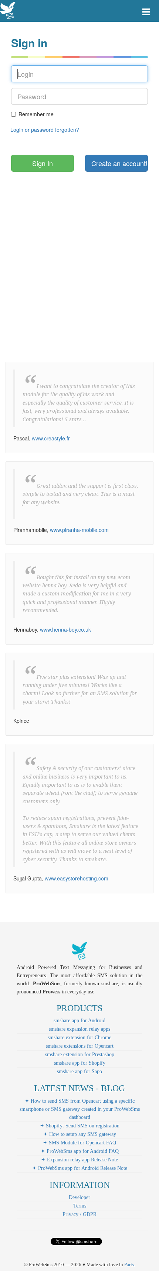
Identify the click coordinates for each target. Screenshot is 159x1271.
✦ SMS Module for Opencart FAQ (79, 1142)
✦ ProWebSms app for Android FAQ (80, 1151)
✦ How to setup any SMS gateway (79, 1134)
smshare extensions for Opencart (80, 1046)
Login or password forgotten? (44, 129)
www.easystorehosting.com (76, 878)
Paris (129, 1264)
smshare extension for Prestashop (79, 1054)
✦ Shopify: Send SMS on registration (79, 1126)
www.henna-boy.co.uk (65, 629)
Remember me (36, 114)
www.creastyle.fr (51, 438)
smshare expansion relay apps (79, 1029)
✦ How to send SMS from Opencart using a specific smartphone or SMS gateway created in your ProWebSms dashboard (80, 1109)
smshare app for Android (79, 1020)
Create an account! (119, 163)
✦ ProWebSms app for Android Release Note (79, 1168)
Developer (79, 1197)
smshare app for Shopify (79, 1063)
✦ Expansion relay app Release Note (79, 1159)
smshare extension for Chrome (79, 1037)
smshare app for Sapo (79, 1071)
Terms (79, 1206)
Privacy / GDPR (79, 1214)
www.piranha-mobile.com (79, 529)
